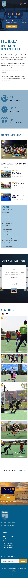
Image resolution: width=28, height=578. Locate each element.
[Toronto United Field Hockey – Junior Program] (14, 358)
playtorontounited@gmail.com (9, 525)
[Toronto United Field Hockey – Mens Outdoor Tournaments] (14, 334)
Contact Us (6, 541)
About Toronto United (8, 536)
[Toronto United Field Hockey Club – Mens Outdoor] (14, 449)
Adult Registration (7, 543)
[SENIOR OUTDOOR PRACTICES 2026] (14, 149)
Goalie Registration (8, 547)
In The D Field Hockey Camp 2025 (18, 184)
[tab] (4, 138)
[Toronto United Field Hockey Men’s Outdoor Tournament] (14, 401)
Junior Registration (8, 545)
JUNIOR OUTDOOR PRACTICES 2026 (16, 173)
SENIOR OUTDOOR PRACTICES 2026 (14, 163)
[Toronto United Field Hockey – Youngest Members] (14, 373)
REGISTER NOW (11, 26)
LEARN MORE (8, 498)
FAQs (4, 538)
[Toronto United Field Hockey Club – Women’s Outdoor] (14, 430)
